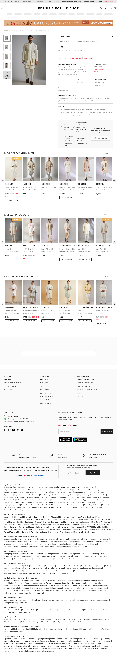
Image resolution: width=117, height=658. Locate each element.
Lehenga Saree (26, 559)
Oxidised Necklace (38, 588)
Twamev (73, 519)
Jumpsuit (19, 571)
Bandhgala (97, 568)
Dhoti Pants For (103, 600)
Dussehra (61, 629)
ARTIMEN (59, 524)
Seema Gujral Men (80, 529)
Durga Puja (85, 629)
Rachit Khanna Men (47, 524)
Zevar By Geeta (22, 541)
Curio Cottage (9, 539)
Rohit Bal (30, 497)
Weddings (105, 629)
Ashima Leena (44, 500)
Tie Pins (77, 566)
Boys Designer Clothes (12, 610)
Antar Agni (53, 487)
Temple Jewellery (24, 585)
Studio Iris (66, 507)
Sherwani (33, 566)
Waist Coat (68, 566)
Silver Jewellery (55, 585)
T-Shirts (13, 568)
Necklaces (7, 580)
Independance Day (21, 629)
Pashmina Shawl (10, 593)
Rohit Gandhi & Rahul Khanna (46, 497)
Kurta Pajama (58, 568)
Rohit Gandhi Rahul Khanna (27, 500)
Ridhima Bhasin (10, 497)
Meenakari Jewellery (63, 583)
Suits (47, 566)
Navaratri (52, 629)
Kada (48, 588)
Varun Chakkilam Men (68, 532)
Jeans (49, 568)
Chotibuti (35, 619)
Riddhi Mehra (101, 495)
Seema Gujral (64, 497)
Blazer (86, 610)
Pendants (49, 583)
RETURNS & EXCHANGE (85, 383)
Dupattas (103, 556)
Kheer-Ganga (83, 519)
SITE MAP (80, 396)
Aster (7, 541)
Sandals (60, 588)
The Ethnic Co (95, 519)
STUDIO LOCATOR (10, 386)
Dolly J (92, 487)
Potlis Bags (80, 588)
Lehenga (25, 600)
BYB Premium (83, 622)
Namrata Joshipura (99, 500)
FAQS (79, 393)
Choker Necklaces (23, 588)
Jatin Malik (16, 524)
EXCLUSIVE (44, 383)
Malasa (98, 505)
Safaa (19, 507)
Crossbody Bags (39, 590)
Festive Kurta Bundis (101, 571)
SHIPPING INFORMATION (85, 379)
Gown (71, 554)
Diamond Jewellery (39, 585)
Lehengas (7, 554)
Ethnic (70, 571)
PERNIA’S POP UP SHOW (12, 383)
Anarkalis (15, 554)
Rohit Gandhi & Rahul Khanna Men (58, 529)
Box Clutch (102, 590)
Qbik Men (64, 36)
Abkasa (67, 524)
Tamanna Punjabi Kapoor (82, 507)
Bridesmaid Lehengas (12, 556)
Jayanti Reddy (44, 492)
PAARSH (90, 527)
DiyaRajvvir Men (103, 524)
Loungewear (40, 571)
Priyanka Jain (94, 502)
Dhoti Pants (26, 556)
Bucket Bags (52, 590)
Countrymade (39, 517)
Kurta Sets (25, 554)
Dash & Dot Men (16, 517)
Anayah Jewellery (102, 541)
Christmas (95, 629)
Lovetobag (8, 544)
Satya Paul (43, 487)
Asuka (55, 519)
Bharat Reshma (9, 522)
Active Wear (41, 573)
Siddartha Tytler (77, 497)
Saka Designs (34, 622)
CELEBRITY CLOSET (46, 393)
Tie (58, 573)
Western (77, 571)
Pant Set (32, 573)
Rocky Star (27, 490)
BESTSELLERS (44, 379)
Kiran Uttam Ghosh (65, 492)
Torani (80, 505)
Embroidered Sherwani (67, 610)
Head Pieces (98, 580)
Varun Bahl (63, 500)
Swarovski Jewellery (80, 583)
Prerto (76, 546)
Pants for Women (39, 556)
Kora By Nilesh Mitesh (86, 532)
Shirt (92, 610)
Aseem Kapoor (20, 510)
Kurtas (41, 566)
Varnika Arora (51, 539)
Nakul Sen (100, 492)
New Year (20, 631)
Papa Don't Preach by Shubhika (26, 495)
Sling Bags (27, 590)
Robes (107, 566)
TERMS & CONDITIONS (84, 386)
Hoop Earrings (9, 588)
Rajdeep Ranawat (70, 495)
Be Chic (63, 544)
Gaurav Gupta (9, 500)
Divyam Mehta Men (66, 517)
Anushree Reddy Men (31, 524)
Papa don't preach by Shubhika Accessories (21, 546)
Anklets (27, 583)
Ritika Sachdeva (66, 546)
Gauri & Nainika (31, 492)
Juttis (72, 588)
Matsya (73, 505)
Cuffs (23, 580)
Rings (37, 580)
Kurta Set (64, 600)
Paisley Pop (43, 546)
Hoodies (100, 566)
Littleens (24, 622)
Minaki (77, 541)
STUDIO (49, 1)
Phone (74, 425)
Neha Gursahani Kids (12, 622)
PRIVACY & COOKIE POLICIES (87, 390)
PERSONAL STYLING (47, 396)
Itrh (36, 507)
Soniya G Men (94, 529)
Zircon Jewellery (96, 583)
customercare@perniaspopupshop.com (20, 421)
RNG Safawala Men (36, 529)
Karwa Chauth (9, 631)
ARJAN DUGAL (89, 524)
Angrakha (88, 568)
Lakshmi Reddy (46, 619)
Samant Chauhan (25, 502)
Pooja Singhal (32, 487)
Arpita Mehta (51, 505)
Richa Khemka (28, 507)
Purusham (106, 519)
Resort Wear (52, 556)
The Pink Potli (74, 539)
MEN (17, 1)
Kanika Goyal (83, 502)
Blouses (16, 559)
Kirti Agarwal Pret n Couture (65, 622)
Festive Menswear (20, 573)
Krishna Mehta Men (42, 522)
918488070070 (108, 2)
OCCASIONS (44, 400)
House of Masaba (37, 505)
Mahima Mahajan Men (65, 527)
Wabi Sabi (47, 519)
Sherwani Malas (52, 571)
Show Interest (75, 58)
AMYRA (94, 544)
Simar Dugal (89, 505)
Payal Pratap (45, 495)
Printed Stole (39, 593)
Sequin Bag (92, 590)
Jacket (80, 610)
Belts (67, 588)
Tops (88, 554)
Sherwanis (56, 554)
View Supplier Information (99, 70)
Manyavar (99, 490)
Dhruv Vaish (27, 517)
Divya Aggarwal (50, 502)
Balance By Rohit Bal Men (32, 532)
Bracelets (30, 580)
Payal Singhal (103, 497)
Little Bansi (26, 619)
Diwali (6, 629)
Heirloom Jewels (38, 583)
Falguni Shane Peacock (13, 490)
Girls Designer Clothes (12, 600)
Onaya (20, 492)
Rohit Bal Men (36, 519)
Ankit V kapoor (52, 517)
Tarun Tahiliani (91, 497)
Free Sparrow (103, 619)
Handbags (98, 588)
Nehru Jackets (42, 610)
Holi (11, 629)
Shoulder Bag (81, 590)
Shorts (6, 568)
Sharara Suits (54, 600)
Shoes (53, 588)
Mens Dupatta (9, 571)
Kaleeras (80, 580)
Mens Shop (8, 573)
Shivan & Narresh (10, 492)
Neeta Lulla (73, 500)
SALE (42, 386)
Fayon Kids (8, 619)
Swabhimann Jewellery (39, 541)
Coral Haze (71, 544)
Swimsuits (94, 556)
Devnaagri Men (57, 522)
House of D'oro (68, 541)
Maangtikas (71, 580)
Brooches (64, 573)
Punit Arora (8, 529)
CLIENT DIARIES (45, 403)
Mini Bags (62, 590)
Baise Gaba (78, 490)
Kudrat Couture (50, 527)
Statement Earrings (69, 585)
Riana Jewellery (88, 541)
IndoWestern (87, 571)
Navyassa (72, 619)
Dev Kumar (29, 522)
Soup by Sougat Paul (12, 505)
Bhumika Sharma (10, 502)
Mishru (92, 492)
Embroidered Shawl (25, 593)
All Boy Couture (47, 622)
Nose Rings (61, 580)
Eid (31, 629)
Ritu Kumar (21, 497)
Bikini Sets (62, 556)
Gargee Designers (10, 527)
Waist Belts (8, 590)
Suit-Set (27, 568)
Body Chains (8, 583)
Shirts (26, 566)
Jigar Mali (43, 507)
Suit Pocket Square (88, 566)
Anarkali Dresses (81, 600)
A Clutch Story (30, 544)
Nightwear (8, 559)
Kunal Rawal (63, 519)
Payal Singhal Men (101, 527)
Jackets (76, 556)
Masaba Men (81, 527)
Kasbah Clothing (35, 527)
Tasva (6, 517)
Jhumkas (96, 585)
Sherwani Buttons (39, 568)
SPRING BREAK (106, 529)
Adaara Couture (55, 507)
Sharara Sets (80, 554)
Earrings (16, 580)
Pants (53, 566)
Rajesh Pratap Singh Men (85, 517)
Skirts (69, 556)
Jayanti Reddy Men (50, 532)
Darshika (20, 522)
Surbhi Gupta (107, 505)
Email (64, 425)
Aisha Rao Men (77, 524)
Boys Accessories (23, 612)
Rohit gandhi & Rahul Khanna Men (17, 519)
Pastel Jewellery (10, 585)
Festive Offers (72, 559)
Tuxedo (80, 568)
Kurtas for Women (44, 554)
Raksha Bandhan (40, 629)
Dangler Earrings (85, 585)
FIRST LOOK (60, 1)
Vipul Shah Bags (83, 544)
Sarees (32, 554)
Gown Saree (38, 559)
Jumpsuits (85, 556)
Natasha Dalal (19, 487)
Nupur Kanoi (8, 495)
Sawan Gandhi (63, 505)
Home (6, 30)
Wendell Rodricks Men (12, 532)
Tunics (101, 554)
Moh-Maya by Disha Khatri (34, 539)
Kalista (54, 492)
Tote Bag (70, 590)
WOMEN (8, 1)
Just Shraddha (55, 541)
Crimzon (84, 546)
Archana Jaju (10, 507)
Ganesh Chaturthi (73, 629)
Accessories (28, 571)
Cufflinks (63, 571)
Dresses (65, 554)
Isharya (19, 539)
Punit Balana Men (71, 522)
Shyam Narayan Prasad (67, 502)
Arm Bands (19, 583)
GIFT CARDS (44, 390)
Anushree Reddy (64, 487)
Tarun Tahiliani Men (103, 522)
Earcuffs (88, 580)
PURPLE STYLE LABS (11, 379)
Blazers (20, 568)
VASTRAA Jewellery (105, 539)
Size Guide (88, 58)
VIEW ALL (107, 153)
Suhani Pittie (54, 546)
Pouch (106, 588)
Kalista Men (23, 527)
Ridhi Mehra (88, 490)
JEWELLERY (26, 1)
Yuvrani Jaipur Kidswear (87, 619)
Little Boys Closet (60, 619)
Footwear (51, 573)
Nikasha (54, 500)
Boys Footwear (10, 612)
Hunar (12, 541)
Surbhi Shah (37, 502)
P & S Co (17, 619)
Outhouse (92, 539)
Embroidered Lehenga (38, 600)
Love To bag (63, 539)
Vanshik (99, 517)
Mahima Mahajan (81, 492)
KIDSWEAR (39, 1)
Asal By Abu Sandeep (80, 487)
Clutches (89, 588)
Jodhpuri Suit (70, 568)
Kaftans (95, 554)
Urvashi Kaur (8, 510)
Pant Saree (49, 559)
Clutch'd (84, 539)
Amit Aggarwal (84, 500)
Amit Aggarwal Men (87, 522)
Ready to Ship (59, 559)
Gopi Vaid (25, 505)
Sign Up (93, 473)
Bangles (44, 580)
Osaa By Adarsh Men (41, 490)
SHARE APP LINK (107, 431)
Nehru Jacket (18, 566)
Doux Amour (18, 544)
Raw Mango (8, 487)
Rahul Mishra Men (20, 529)
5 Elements (54, 544)
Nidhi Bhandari (43, 544)
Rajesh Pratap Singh (86, 495)
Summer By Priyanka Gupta (61, 490)
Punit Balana (57, 495)
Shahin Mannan (99, 507)
